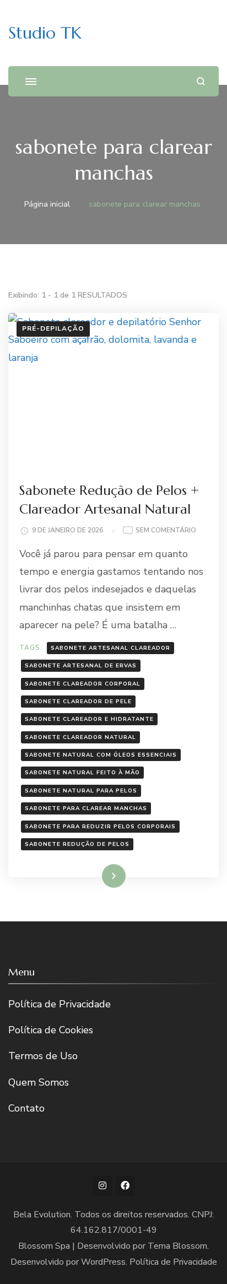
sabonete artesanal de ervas (81, 666)
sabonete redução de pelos (77, 844)
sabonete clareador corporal (82, 684)
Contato (26, 1108)
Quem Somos (38, 1082)
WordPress (103, 1262)
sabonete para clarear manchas (86, 808)
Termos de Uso (43, 1055)
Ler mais (98, 875)
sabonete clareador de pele (78, 701)
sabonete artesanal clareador (110, 648)
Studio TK (45, 33)
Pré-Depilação (53, 328)
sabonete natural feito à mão (82, 772)
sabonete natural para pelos (81, 791)
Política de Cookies (50, 1030)
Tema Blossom (177, 1246)
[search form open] (200, 81)
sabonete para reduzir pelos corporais (100, 826)
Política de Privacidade (59, 1004)
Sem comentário (166, 531)
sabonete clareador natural (80, 737)
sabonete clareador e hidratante (89, 719)
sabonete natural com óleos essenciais (101, 755)
